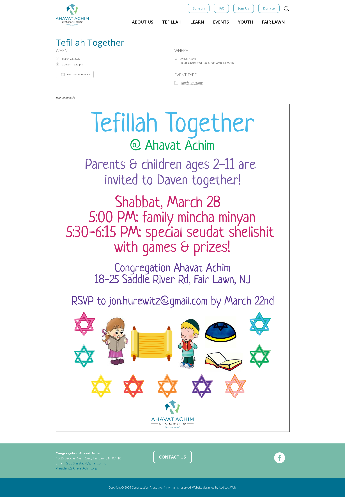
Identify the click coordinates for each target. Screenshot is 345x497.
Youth (245, 22)
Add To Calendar (77, 74)
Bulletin (198, 8)
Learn (197, 22)
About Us (142, 22)
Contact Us (172, 457)
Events (221, 22)
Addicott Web (227, 487)
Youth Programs (192, 83)
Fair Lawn (273, 22)
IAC (221, 8)
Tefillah (171, 22)
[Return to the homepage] (72, 15)
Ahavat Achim (188, 58)
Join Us (243, 8)
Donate (269, 8)
